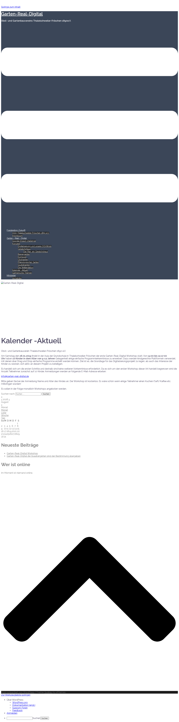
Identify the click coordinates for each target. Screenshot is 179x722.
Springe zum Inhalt (10, 7)
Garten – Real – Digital (17, 238)
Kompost (22, 257)
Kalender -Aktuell (20, 270)
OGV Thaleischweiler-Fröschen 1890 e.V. (30, 233)
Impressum (17, 236)
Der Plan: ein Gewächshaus (35, 251)
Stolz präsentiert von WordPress (17, 692)
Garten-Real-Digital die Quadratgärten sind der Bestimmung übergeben (44, 456)
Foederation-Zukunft (16, 230)
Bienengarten (24, 254)
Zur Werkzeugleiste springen (15, 695)
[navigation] (89, 709)
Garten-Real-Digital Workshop (22, 453)
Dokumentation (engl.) (23, 705)
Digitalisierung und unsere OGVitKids (34, 246)
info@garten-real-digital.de (15, 376)
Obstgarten (23, 259)
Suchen (36, 718)
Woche (5, 415)
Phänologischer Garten (28, 262)
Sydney (48, 692)
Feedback (17, 710)
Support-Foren (20, 707)
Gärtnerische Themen (22, 273)
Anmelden (17, 278)
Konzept (16, 243)
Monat (4, 410)
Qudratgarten (24, 265)
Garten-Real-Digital (22, 13)
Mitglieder (11, 275)
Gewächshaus (24, 249)
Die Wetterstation (25, 267)
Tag (3, 418)
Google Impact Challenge (24, 241)
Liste (3, 412)
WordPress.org (20, 702)
